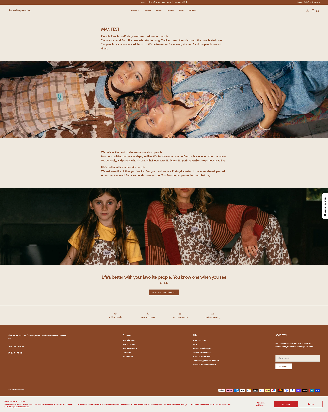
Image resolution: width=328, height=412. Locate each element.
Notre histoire (129, 341)
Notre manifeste (130, 349)
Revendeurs (128, 357)
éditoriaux (192, 10)
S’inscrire (284, 366)
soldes (181, 10)
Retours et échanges (202, 349)
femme (148, 10)
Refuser (311, 404)
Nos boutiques (129, 345)
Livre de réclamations (202, 353)
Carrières (127, 353)
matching (170, 10)
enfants (159, 10)
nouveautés (135, 10)
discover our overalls (164, 292)
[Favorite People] (20, 10)
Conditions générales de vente (206, 361)
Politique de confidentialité (19, 407)
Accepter (286, 404)
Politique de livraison (201, 357)
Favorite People (18, 389)
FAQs (195, 345)
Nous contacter (199, 341)
